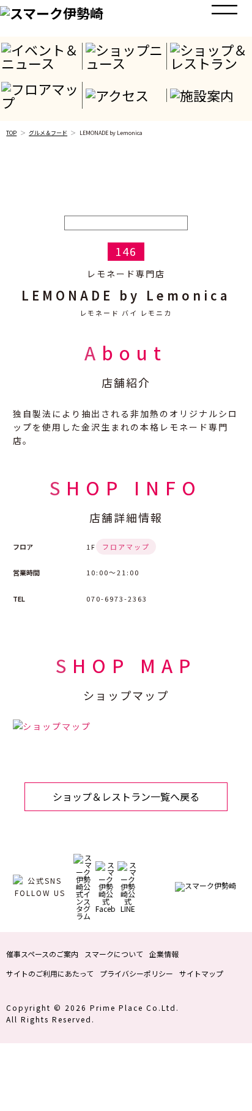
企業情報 (164, 954)
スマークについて (113, 954)
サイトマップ (201, 973)
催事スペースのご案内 (42, 954)
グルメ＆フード (48, 133)
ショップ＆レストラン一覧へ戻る (126, 796)
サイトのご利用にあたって (50, 973)
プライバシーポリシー (136, 973)
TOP (11, 133)
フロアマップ (126, 547)
